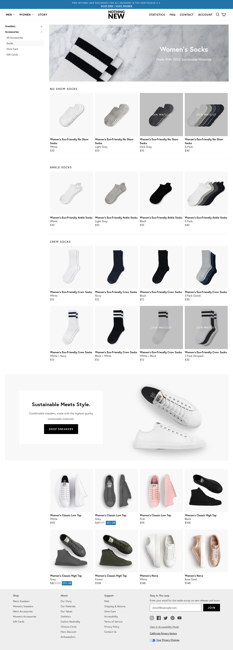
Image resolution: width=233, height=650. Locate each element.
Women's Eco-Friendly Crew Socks (71, 292)
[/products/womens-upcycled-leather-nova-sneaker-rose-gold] (206, 551)
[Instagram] (152, 618)
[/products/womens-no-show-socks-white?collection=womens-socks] (71, 114)
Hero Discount (68, 631)
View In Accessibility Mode (164, 627)
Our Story (66, 601)
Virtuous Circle (68, 626)
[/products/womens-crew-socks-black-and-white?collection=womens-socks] (116, 327)
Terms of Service (113, 621)
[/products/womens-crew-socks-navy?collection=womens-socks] (116, 267)
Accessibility (111, 616)
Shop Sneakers (61, 429)
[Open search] (218, 14)
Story (43, 14)
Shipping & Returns (114, 606)
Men (9, 14)
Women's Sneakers (23, 606)
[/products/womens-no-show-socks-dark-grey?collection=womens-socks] (161, 114)
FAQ (173, 14)
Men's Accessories (23, 611)
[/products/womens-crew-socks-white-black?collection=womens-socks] (161, 327)
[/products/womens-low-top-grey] (116, 490)
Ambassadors (68, 637)
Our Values (66, 611)
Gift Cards (12, 54)
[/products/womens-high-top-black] (206, 490)
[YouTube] (179, 618)
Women (25, 14)
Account (205, 14)
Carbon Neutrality (70, 621)
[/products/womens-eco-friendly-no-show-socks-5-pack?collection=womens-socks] (206, 114)
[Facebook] (159, 618)
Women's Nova (149, 575)
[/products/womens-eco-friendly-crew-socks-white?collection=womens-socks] (71, 267)
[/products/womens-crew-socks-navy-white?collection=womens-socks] (71, 327)
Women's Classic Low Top (65, 515)
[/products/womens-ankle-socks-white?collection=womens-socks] (71, 192)
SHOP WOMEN (124, 6)
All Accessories (15, 37)
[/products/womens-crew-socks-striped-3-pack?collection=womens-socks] (206, 327)
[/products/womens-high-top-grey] (71, 551)
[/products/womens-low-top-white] (71, 490)
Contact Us (110, 631)
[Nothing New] (116, 14)
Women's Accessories (24, 616)
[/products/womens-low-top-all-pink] (161, 490)
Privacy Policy (111, 626)
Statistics (157, 14)
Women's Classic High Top (201, 515)
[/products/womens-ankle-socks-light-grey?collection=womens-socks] (116, 192)
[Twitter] (166, 618)
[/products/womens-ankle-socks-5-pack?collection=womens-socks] (206, 192)
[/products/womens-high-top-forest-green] (116, 551)
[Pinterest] (173, 618)
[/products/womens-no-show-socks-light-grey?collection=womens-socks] (116, 114)
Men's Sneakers (21, 601)
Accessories (12, 31)
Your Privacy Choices (167, 640)
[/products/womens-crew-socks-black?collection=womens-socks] (161, 267)
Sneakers (10, 26)
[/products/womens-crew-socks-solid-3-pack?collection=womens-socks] (206, 267)
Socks (10, 43)
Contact (187, 14)
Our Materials (68, 606)
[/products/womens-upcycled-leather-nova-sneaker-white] (161, 551)
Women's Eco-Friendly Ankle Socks (71, 217)
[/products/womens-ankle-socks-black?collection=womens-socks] (161, 192)
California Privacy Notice (163, 633)
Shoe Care (12, 49)
